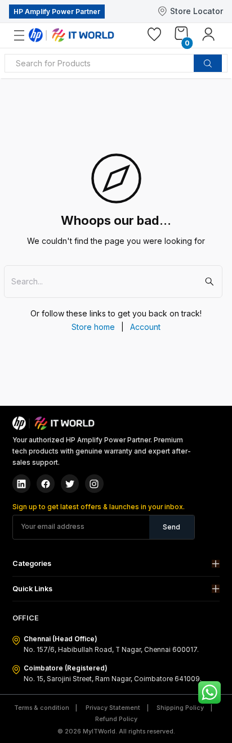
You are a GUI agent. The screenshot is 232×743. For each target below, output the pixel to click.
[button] (116, 564)
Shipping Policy (180, 708)
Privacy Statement (113, 708)
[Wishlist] (154, 36)
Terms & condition (41, 708)
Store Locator (196, 11)
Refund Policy (116, 719)
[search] (208, 63)
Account (145, 327)
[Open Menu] (25, 35)
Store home (93, 327)
